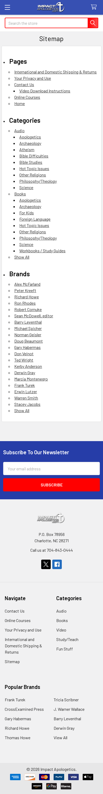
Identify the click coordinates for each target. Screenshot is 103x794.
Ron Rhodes (25, 302)
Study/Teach (67, 639)
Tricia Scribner (66, 699)
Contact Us (24, 84)
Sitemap (12, 661)
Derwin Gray (24, 372)
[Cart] (95, 7)
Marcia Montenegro (31, 378)
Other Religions (32, 174)
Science (26, 187)
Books (20, 193)
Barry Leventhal (28, 321)
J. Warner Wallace (69, 709)
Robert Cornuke (28, 309)
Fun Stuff (64, 648)
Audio (19, 130)
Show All (21, 256)
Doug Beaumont (28, 340)
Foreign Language (34, 218)
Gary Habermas (27, 347)
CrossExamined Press (24, 709)
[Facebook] (57, 564)
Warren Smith (26, 397)
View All (60, 737)
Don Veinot (24, 353)
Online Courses (27, 97)
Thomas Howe (17, 737)
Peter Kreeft (25, 290)
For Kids (26, 212)
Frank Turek (24, 385)
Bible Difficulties (33, 155)
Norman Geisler (27, 334)
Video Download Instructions (44, 90)
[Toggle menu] (7, 7)
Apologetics (30, 136)
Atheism (26, 149)
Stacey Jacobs (27, 404)
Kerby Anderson (28, 366)
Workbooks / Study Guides (42, 250)
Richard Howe (26, 296)
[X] (46, 564)
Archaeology (30, 143)
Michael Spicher (28, 328)
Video (61, 629)
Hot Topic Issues (34, 168)
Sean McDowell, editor (33, 315)
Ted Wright (23, 359)
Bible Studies (30, 162)
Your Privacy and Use (32, 78)
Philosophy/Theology (38, 181)
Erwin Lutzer (25, 391)
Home (19, 103)
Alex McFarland (27, 284)
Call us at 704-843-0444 (51, 550)
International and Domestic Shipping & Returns (55, 71)
